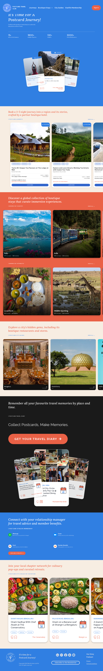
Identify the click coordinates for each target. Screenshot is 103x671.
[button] (25, 364)
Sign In (96, 8)
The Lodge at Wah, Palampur (71, 83)
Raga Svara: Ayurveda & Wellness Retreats (58, 88)
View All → (91, 119)
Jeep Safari (29, 80)
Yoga (42, 82)
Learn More (30, 185)
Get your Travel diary (35, 439)
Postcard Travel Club (77, 495)
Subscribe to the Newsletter (65, 663)
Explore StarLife (16, 553)
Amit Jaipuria (62, 501)
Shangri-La (83, 637)
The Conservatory (38, 637)
